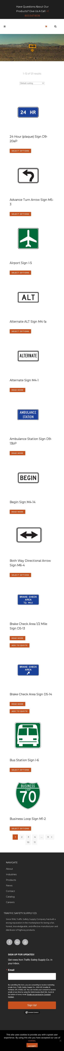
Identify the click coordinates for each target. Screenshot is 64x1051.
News (9, 885)
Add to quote (20, 645)
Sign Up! (32, 1005)
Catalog (10, 896)
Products (11, 879)
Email (11, 970)
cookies (31, 1040)
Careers (10, 902)
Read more (17, 390)
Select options (20, 151)
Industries (11, 874)
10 (28, 842)
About (9, 868)
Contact (10, 891)
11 (35, 842)
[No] (60, 1040)
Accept (32, 1046)
